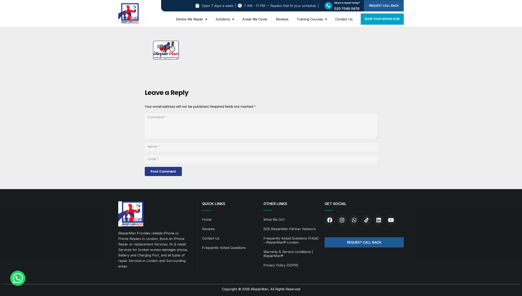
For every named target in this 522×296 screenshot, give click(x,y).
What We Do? (274, 219)
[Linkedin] (379, 220)
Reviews (282, 19)
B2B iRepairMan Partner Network (289, 229)
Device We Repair (189, 19)
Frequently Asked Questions (224, 248)
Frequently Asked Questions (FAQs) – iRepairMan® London (291, 240)
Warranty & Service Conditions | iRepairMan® (288, 254)
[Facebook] (330, 220)
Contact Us (344, 19)
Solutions (223, 19)
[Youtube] (391, 220)
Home (206, 219)
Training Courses (310, 19)
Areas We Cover (255, 19)
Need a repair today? (347, 2)
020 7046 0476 (346, 9)
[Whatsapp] (354, 220)
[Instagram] (342, 220)
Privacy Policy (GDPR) (280, 265)
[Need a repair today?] (328, 5)
